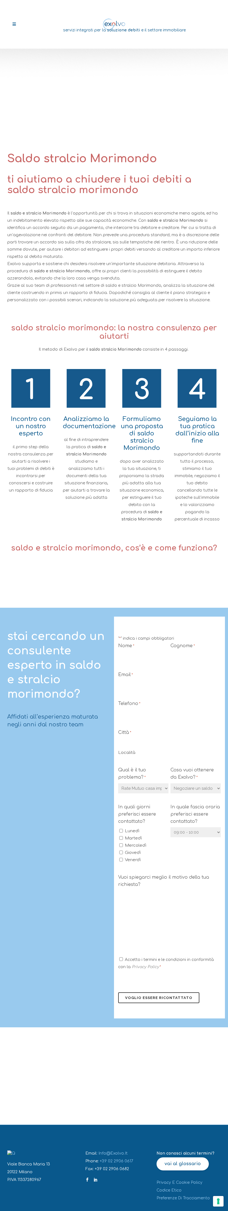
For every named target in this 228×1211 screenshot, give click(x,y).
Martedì (133, 838)
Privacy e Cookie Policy (179, 1182)
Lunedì (132, 831)
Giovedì (133, 852)
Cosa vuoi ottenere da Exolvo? (192, 774)
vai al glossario (183, 1163)
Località (126, 752)
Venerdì (133, 860)
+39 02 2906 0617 (116, 1161)
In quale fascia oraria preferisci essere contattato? (195, 814)
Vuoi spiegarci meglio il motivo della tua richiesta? (163, 881)
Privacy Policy (145, 967)
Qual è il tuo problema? (132, 774)
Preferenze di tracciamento (183, 1198)
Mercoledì (136, 845)
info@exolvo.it (113, 1153)
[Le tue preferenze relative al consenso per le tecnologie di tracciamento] (218, 1201)
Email (125, 674)
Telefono (129, 703)
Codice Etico (169, 1190)
